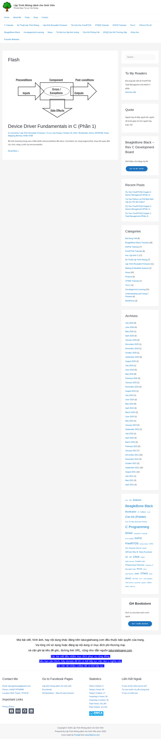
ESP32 (138, 538)
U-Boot (149, 582)
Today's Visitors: (96, 693)
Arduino (137, 500)
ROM (31, 136)
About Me (17, 17)
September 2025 (132, 357)
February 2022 (131, 446)
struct (128, 578)
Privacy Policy (8, 707)
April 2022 (129, 438)
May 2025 (129, 374)
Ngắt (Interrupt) (129, 561)
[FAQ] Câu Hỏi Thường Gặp (115, 32)
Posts (27, 17)
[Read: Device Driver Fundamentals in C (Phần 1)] (55, 97)
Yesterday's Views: (97, 697)
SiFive (145, 569)
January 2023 (131, 425)
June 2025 (129, 370)
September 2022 (132, 429)
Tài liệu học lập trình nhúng (67, 32)
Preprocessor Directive (134, 565)
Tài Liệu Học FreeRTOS (81, 25)
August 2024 (130, 391)
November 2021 (132, 459)
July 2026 (129, 323)
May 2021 (129, 480)
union (127, 586)
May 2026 (129, 332)
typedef (143, 582)
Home (6, 17)
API (130, 500)
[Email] (18, 711)
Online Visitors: (95, 686)
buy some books (140, 624)
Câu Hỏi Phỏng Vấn (91, 32)
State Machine (129, 574)
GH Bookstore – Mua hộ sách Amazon (58, 693)
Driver (91, 133)
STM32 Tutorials (102, 25)
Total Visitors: (95, 707)
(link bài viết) (130, 92)
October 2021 (131, 463)
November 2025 (132, 349)
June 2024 (129, 400)
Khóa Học (135, 32)
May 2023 (129, 421)
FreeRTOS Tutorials (133, 251)
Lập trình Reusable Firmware (55, 25)
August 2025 (130, 361)
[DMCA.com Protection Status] (96, 713)
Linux (136, 556)
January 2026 (131, 340)
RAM (25, 136)
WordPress (130, 301)
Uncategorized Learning (34, 32)
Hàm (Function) (145, 552)
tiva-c (140, 578)
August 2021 (130, 472)
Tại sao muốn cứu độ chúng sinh (135, 690)
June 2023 (129, 417)
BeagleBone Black (12, 32)
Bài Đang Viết (131, 238)
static (136, 573)
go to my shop (137, 169)
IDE (130, 557)
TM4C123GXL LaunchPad (132, 582)
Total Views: (94, 704)
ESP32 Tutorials (119, 25)
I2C (126, 557)
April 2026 (129, 336)
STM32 (144, 573)
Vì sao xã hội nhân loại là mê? (134, 686)
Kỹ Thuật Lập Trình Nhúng (28, 25)
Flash (106, 133)
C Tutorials (8, 25)
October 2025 (131, 353)
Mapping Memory (15, 136)
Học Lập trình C (131, 255)
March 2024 (130, 412)
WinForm (132, 586)
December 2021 (132, 455)
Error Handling (129, 538)
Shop (35, 17)
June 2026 (129, 327)
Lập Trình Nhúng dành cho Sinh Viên (34, 5)
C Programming (137, 527)
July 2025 (129, 366)
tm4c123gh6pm (148, 578)
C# (138, 512)
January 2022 (131, 451)
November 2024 (132, 387)
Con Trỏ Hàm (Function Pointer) (136, 522)
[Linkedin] (31, 711)
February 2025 (131, 378)
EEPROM (99, 133)
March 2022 (130, 442)
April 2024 (129, 408)
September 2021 (132, 468)
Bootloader (83, 133)
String (150, 574)
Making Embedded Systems (137, 268)
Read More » (13, 150)
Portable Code (140, 561)
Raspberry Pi (149, 565)
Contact (45, 17)
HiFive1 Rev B (145, 25)
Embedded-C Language (140, 533)
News (50, 32)
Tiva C (133, 25)
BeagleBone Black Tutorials (137, 243)
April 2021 (129, 485)
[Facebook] (11, 711)
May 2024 (129, 404)
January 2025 (131, 383)
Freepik (77, 735)
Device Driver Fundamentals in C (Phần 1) (52, 126)
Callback (143, 512)
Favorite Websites (11, 39)
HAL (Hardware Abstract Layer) (135, 548)
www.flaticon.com (92, 735)
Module (143, 557)
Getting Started (144, 544)
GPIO (151, 544)
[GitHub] (24, 711)
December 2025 (132, 344)
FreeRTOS (131, 543)
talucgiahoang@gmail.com (19, 686)
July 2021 (129, 476)
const (148, 512)
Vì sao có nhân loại (130, 693)
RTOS (139, 569)
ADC (126, 500)
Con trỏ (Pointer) (135, 516)
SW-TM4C (135, 578)
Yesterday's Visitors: (97, 700)
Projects (128, 277)
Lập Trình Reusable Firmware (32, 133)
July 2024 (129, 395)
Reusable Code (130, 569)
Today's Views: (95, 690)
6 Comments (13, 133)
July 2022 (129, 434)
